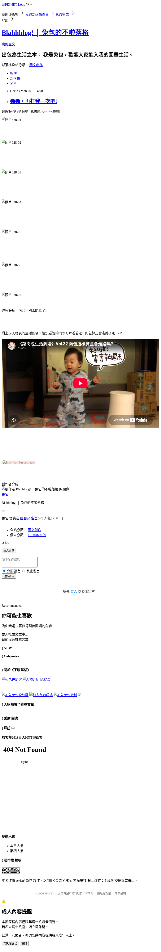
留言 (34, 518)
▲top (5, 542)
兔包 (5, 494)
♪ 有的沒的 (37, 535)
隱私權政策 (104, 893)
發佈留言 (8, 576)
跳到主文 (8, 44)
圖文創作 (36, 65)
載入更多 (8, 550)
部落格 (15, 78)
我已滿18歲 (10, 943)
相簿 (13, 73)
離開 (24, 943)
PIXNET (49, 893)
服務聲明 (120, 893)
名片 (13, 83)
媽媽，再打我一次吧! (33, 101)
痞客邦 (25, 518)
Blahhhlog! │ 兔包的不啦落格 (45, 32)
